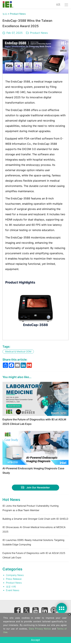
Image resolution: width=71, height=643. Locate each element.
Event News (12, 590)
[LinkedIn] (44, 610)
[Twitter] (26, 609)
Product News (18, 13)
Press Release (13, 578)
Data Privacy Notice (40, 628)
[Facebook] (17, 610)
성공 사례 (11, 586)
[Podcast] (53, 610)
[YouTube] (35, 610)
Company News (15, 575)
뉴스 (4, 13)
